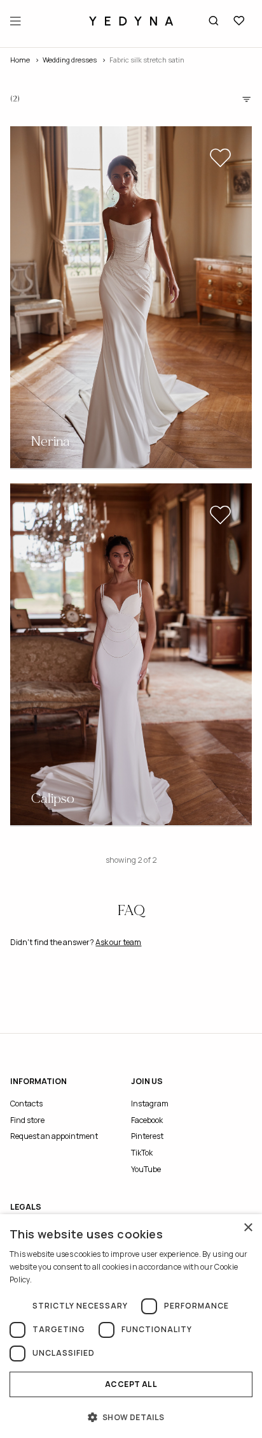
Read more (52, 1279)
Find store (27, 1120)
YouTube (146, 1169)
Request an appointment (54, 1136)
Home (20, 59)
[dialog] (131, 1326)
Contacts (26, 1103)
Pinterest (147, 1136)
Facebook (147, 1120)
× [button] (247, 1228)
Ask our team (118, 942)
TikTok (142, 1152)
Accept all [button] (131, 1384)
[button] (131, 1417)
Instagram (150, 1103)
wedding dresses (70, 59)
